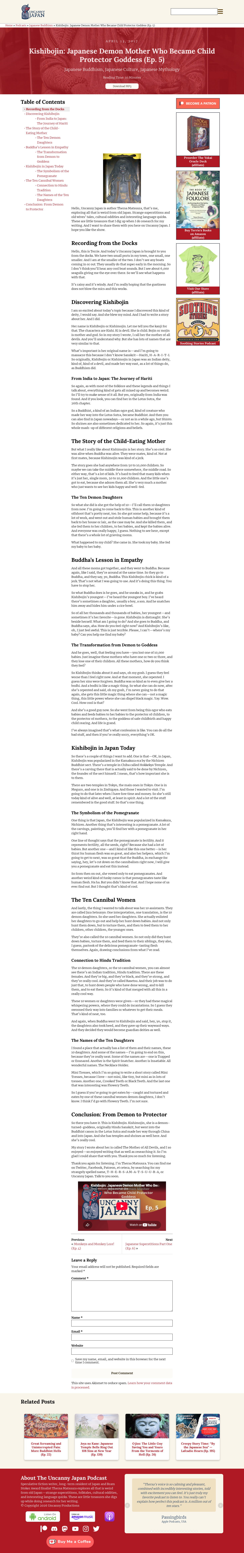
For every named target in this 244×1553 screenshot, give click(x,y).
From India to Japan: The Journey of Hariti (52, 121)
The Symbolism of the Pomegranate (53, 173)
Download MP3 (122, 86)
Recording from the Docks (45, 109)
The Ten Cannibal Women (45, 180)
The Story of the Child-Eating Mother (42, 130)
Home (9, 25)
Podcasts (21, 25)
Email (77, 1331)
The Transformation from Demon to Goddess (52, 157)
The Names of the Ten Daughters (53, 197)
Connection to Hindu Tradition (52, 187)
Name (77, 1317)
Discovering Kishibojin (42, 114)
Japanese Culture (121, 69)
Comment (80, 1278)
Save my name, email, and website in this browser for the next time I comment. (120, 1361)
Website (77, 1346)
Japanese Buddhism (41, 25)
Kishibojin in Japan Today (44, 166)
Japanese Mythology (160, 69)
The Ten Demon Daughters (48, 140)
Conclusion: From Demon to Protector (44, 207)
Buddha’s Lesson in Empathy (47, 147)
